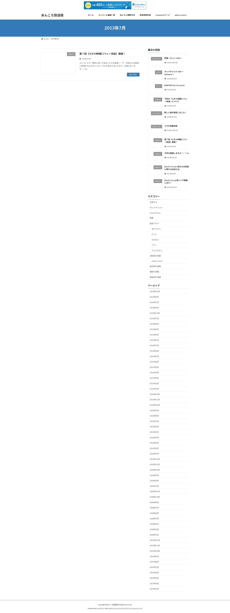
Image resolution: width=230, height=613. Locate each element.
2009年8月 (154, 481)
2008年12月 (155, 491)
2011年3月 (154, 378)
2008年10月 (155, 497)
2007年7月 (154, 567)
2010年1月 (154, 453)
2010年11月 (155, 399)
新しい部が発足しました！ (175, 112)
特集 (151, 218)
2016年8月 (154, 297)
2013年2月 (154, 340)
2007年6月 (154, 572)
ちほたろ (155, 239)
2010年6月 (154, 426)
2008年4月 (154, 524)
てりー (154, 245)
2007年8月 (154, 562)
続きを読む (133, 75)
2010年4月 (154, 437)
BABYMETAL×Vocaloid (174, 85)
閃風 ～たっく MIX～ (173, 58)
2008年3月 (154, 529)
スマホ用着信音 (170, 126)
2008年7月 (154, 508)
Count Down (155, 213)
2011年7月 (154, 356)
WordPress (100, 608)
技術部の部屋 (155, 256)
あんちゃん (156, 229)
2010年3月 (154, 443)
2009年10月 (155, 470)
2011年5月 (154, 367)
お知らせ (153, 202)
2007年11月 (155, 545)
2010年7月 (154, 421)
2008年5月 (154, 518)
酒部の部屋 (154, 272)
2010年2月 (154, 448)
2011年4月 (154, 372)
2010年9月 (154, 410)
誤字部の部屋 (155, 266)
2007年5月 (154, 578)
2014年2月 (154, 307)
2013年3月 (154, 335)
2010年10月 (155, 405)
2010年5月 (154, 432)
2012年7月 (154, 345)
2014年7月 (154, 302)
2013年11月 (155, 313)
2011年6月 (154, 362)
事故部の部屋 (155, 277)
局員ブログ (154, 223)
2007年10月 (155, 551)
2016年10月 (155, 291)
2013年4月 (154, 329)
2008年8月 (154, 502)
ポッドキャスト (156, 207)
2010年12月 (155, 394)
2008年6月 (154, 513)
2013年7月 (154, 318)
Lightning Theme (114, 608)
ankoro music (157, 261)
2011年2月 (154, 383)
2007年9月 (154, 556)
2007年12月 (155, 540)
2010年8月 (154, 416)
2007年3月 (154, 589)
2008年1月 (154, 535)
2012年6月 (154, 351)
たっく (154, 234)
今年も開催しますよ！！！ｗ (176, 153)
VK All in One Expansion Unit (132, 608)
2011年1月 (154, 389)
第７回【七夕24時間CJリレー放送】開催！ (102, 53)
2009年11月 (155, 464)
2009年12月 (155, 459)
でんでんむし (157, 250)
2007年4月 (154, 583)
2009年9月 (154, 475)
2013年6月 (154, 324)
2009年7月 (154, 486)
